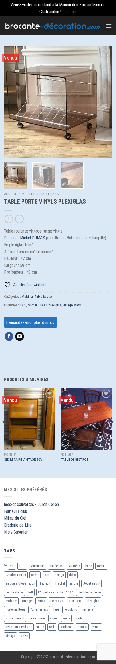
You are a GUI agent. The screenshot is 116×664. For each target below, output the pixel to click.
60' (12, 566)
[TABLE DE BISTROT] (86, 419)
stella (79, 618)
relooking (70, 609)
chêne (35, 575)
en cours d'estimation (20, 583)
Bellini (101, 566)
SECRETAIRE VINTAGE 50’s (23, 459)
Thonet (82, 627)
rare (56, 609)
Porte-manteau (15, 609)
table (40, 627)
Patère (41, 601)
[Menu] (108, 25)
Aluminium (37, 566)
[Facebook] (9, 336)
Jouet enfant (91, 583)
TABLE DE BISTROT (74, 459)
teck (52, 627)
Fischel (60, 583)
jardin (74, 583)
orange (27, 601)
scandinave (37, 618)
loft (30, 592)
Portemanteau (39, 609)
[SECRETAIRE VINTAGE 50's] (29, 419)
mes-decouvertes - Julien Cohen (31, 504)
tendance (66, 627)
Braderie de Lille (18, 525)
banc (88, 566)
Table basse (50, 193)
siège (66, 618)
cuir (46, 575)
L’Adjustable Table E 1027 (55, 592)
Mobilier (28, 193)
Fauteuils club (15, 511)
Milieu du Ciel (15, 518)
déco (72, 575)
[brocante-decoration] (52, 26)
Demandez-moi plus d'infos (30, 322)
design (59, 575)
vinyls (78, 305)
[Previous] (13, 102)
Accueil (10, 193)
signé (53, 618)
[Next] (103, 102)
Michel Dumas (37, 305)
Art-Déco (74, 566)
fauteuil (45, 583)
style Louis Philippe (19, 627)
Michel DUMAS (33, 237)
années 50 (56, 566)
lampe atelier (14, 592)
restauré (87, 609)
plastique (75, 601)
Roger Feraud (15, 618)
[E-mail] (19, 336)
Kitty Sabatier (16, 532)
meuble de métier (89, 592)
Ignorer (70, 11)
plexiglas (55, 305)
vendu (96, 627)
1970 (23, 305)
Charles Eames (16, 575)
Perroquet (57, 601)
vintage (68, 305)
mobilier (11, 601)
